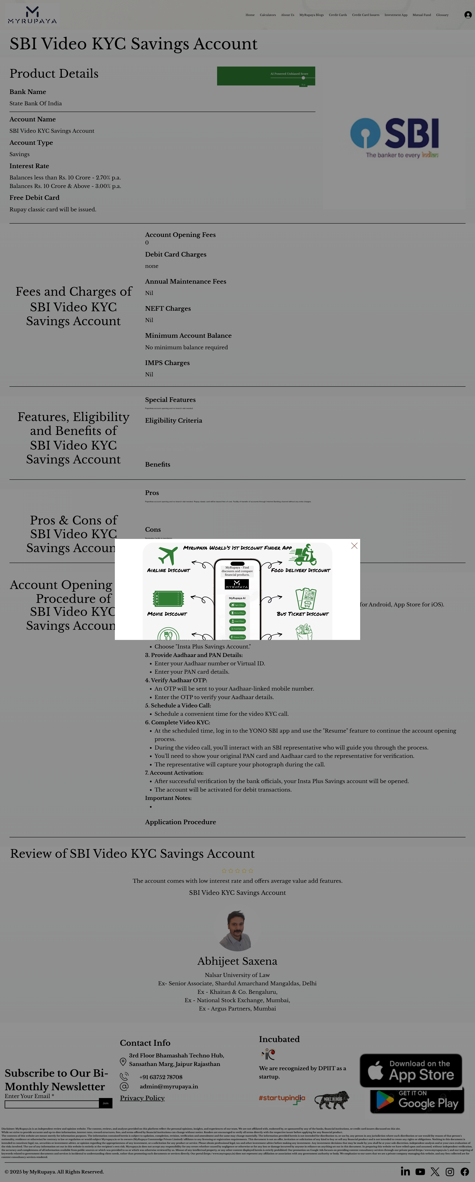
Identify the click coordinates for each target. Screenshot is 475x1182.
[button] (354, 546)
